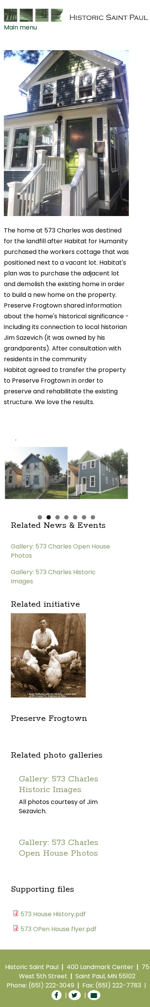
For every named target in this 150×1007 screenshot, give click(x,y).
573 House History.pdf (53, 914)
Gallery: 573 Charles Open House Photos (58, 848)
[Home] (76, 15)
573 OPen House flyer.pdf (58, 929)
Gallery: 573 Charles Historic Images (58, 784)
